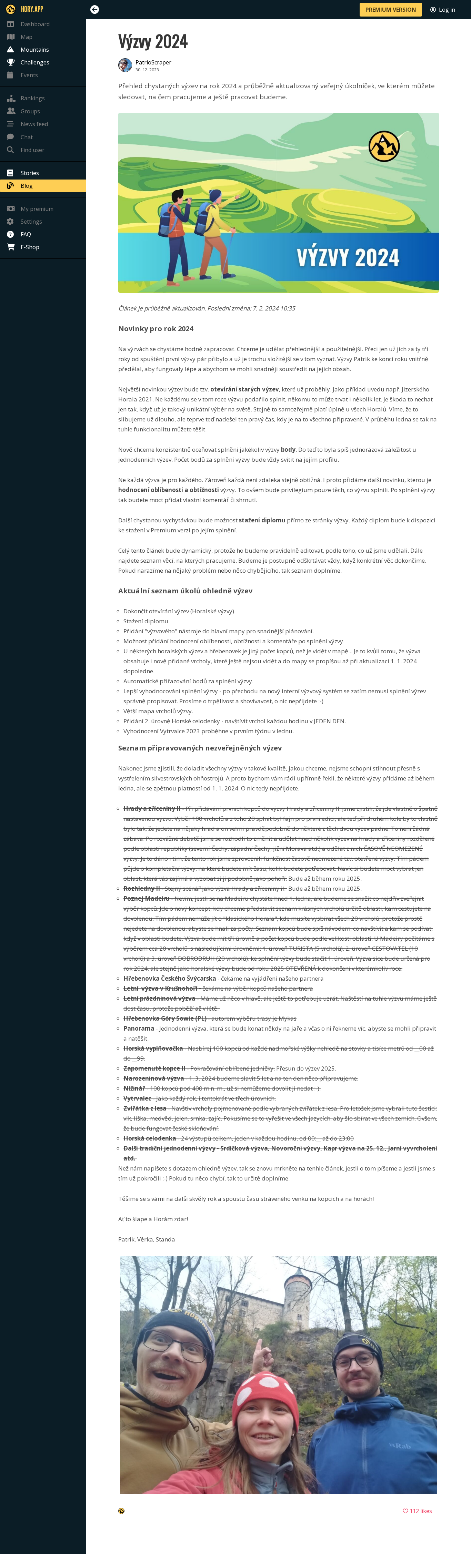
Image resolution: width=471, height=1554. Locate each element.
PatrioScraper (153, 62)
